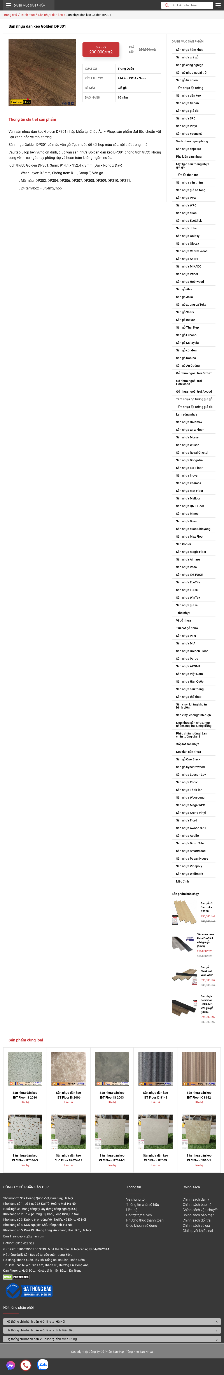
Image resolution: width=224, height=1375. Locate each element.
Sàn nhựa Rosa (186, 567)
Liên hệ (131, 1210)
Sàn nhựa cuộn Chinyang (193, 529)
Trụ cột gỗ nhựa (187, 628)
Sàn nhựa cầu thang (190, 689)
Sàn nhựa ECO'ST (188, 590)
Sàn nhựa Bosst (187, 521)
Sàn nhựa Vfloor (187, 274)
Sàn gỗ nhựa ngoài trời (191, 72)
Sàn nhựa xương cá (189, 133)
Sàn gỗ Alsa (184, 289)
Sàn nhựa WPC (186, 205)
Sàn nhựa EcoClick (189, 220)
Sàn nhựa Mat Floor (189, 490)
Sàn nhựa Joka (186, 228)
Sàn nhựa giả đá (187, 110)
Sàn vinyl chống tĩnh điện (193, 715)
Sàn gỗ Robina (186, 358)
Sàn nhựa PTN (186, 635)
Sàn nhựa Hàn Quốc (189, 681)
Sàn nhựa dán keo (188, 95)
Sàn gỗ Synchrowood (190, 767)
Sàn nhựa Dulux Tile (190, 843)
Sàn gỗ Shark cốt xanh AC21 (207, 971)
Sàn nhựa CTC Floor (190, 429)
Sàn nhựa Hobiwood (190, 281)
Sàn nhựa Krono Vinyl (191, 812)
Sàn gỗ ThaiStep (187, 327)
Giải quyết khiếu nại (198, 1231)
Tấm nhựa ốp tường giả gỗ (194, 399)
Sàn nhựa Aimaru (188, 559)
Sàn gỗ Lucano (186, 335)
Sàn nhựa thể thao (188, 697)
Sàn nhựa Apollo (187, 835)
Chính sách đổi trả (197, 1220)
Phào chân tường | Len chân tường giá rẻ (191, 735)
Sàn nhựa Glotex (187, 243)
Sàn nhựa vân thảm (189, 182)
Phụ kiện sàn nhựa (189, 156)
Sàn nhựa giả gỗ (187, 57)
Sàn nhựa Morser (188, 437)
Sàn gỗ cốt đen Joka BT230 (207, 907)
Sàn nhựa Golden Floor (192, 651)
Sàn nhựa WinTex (188, 597)
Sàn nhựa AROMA (188, 666)
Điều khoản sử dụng (141, 1225)
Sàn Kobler (183, 544)
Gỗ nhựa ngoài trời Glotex (194, 373)
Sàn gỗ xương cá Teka (191, 304)
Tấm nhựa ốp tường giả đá (194, 407)
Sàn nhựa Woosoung (190, 797)
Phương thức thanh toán (145, 1220)
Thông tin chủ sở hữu (142, 1205)
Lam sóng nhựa (187, 414)
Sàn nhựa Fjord (186, 820)
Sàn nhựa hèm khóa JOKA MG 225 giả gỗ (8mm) (207, 1004)
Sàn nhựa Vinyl (186, 126)
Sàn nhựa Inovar (187, 475)
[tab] (112, 1321)
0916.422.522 (25, 1243)
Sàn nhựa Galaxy (188, 236)
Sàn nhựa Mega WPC (190, 805)
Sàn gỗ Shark (185, 312)
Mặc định (182, 881)
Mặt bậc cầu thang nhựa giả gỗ (193, 165)
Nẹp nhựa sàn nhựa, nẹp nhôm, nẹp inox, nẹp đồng (194, 724)
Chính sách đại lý (196, 1199)
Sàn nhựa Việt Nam (189, 674)
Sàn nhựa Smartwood (191, 851)
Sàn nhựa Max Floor (190, 536)
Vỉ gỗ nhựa (183, 620)
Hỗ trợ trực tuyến (139, 1215)
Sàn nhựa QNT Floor (190, 506)
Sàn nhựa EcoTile (188, 582)
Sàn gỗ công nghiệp (189, 65)
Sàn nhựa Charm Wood (192, 251)
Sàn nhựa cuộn (186, 213)
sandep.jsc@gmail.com (28, 1236)
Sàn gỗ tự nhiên (187, 80)
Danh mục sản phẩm (29, 5)
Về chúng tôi (135, 1199)
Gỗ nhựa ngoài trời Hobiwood (189, 382)
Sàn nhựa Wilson (187, 445)
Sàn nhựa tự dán (187, 103)
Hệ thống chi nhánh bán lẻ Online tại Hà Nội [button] (36, 1321)
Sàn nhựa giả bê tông (190, 190)
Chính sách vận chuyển (201, 1210)
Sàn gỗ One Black (188, 759)
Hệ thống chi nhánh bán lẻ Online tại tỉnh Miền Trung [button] (42, 1339)
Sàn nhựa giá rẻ (187, 605)
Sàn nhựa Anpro (187, 259)
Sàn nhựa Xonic (187, 782)
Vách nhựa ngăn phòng (192, 141)
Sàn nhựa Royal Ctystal (192, 452)
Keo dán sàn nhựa (188, 751)
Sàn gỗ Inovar (185, 320)
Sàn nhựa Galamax (189, 422)
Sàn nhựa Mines (187, 513)
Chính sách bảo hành (199, 1205)
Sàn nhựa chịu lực (188, 149)
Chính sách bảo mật (198, 1215)
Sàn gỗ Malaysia (187, 342)
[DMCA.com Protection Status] (16, 1278)
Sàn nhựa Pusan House (192, 858)
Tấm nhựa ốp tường (189, 88)
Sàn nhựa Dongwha (189, 460)
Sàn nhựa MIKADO (188, 266)
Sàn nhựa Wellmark (189, 874)
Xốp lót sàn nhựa (188, 744)
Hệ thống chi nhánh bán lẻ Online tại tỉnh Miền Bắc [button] (40, 1330)
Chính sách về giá (196, 1225)
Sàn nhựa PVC (186, 197)
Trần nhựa (183, 613)
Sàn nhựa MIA (185, 643)
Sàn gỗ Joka (184, 297)
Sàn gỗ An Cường (188, 365)
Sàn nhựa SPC (186, 118)
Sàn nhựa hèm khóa (189, 49)
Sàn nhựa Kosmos (188, 483)
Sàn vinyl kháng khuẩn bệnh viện (191, 706)
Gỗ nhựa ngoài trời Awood (194, 391)
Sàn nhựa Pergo (187, 658)
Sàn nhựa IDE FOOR (189, 574)
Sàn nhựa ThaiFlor (189, 790)
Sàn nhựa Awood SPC (191, 828)
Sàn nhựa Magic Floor (191, 552)
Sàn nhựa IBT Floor (189, 468)
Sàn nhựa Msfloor (188, 498)
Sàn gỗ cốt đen (186, 350)
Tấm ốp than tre (187, 175)
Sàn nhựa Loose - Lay (191, 774)
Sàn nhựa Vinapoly (189, 866)
